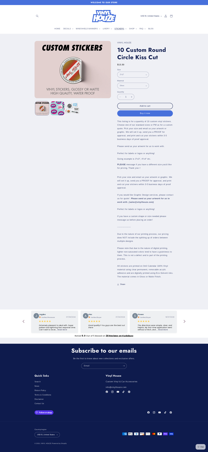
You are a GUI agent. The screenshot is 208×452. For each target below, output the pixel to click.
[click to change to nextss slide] (184, 322)
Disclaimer (39, 399)
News (37, 386)
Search (38, 382)
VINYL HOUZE (46, 443)
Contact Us (39, 403)
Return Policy (40, 390)
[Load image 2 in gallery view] (57, 108)
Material (120, 81)
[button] (37, 16)
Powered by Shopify (59, 443)
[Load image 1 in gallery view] (42, 108)
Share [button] (122, 284)
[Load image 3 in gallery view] (73, 108)
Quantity (120, 92)
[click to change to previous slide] (23, 322)
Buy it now (145, 113)
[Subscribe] (124, 366)
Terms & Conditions (43, 395)
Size (119, 70)
